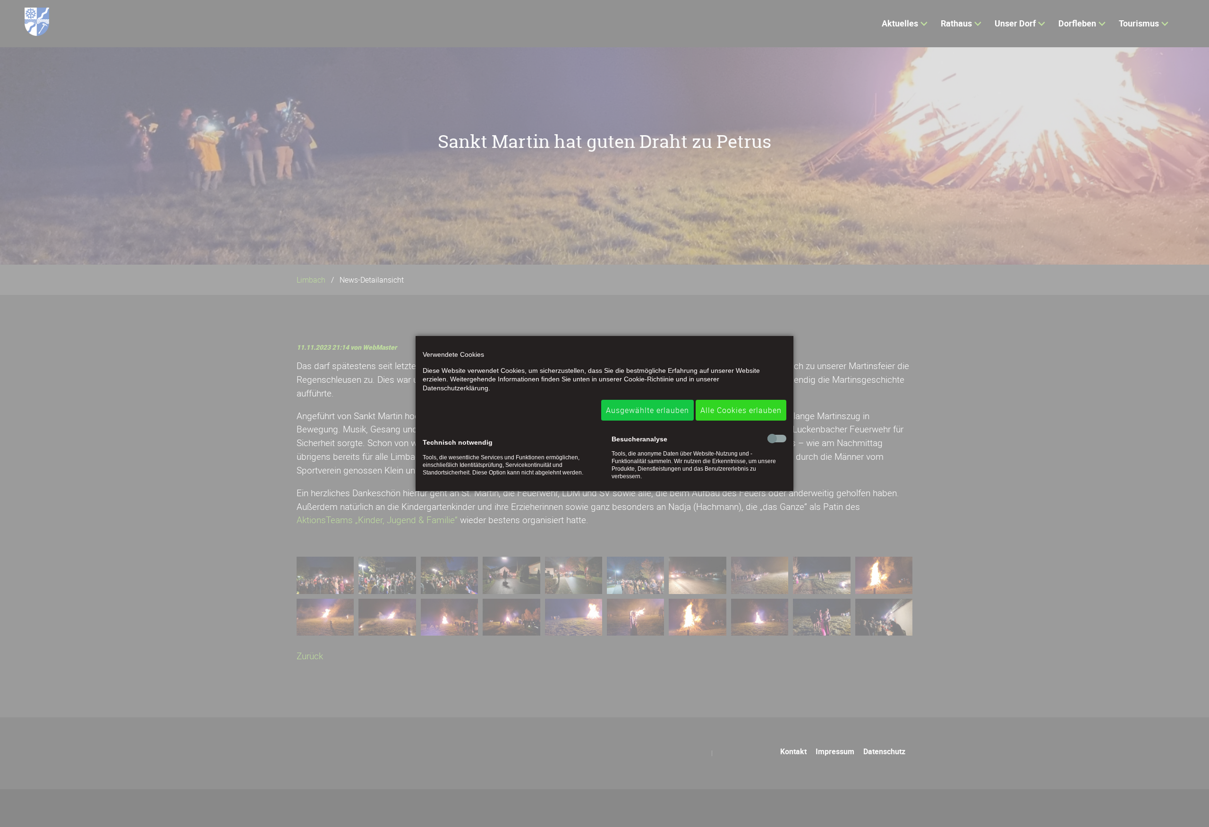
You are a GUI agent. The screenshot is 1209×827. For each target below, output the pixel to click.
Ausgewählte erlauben (647, 410)
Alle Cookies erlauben (741, 410)
